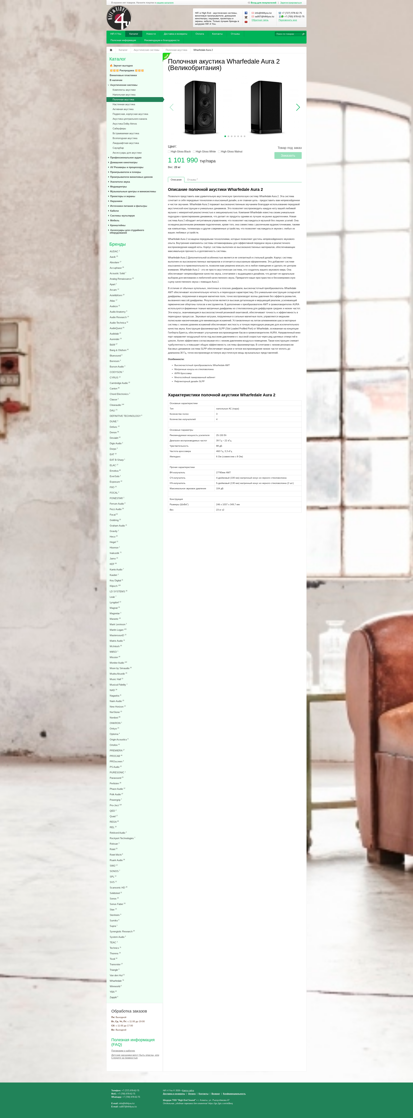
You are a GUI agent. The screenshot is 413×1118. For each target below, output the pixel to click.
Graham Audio (118, 525)
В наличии (116, 80)
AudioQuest (117, 328)
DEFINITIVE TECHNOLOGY (126, 416)
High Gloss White (206, 151)
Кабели (114, 210)
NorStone (116, 712)
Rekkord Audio (118, 832)
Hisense (115, 547)
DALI (113, 410)
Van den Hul (117, 975)
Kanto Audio (117, 569)
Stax (113, 909)
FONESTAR (117, 498)
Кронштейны (118, 225)
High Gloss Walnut (231, 151)
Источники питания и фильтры (128, 206)
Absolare (115, 262)
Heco (114, 536)
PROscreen (117, 761)
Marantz (115, 618)
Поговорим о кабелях (123, 1050)
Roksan (114, 843)
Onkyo (114, 728)
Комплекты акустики (124, 89)
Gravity (114, 531)
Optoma (115, 734)
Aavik (114, 257)
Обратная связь (260, 20)
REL (113, 827)
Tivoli (113, 959)
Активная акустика (123, 109)
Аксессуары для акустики (127, 152)
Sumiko (114, 920)
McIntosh (116, 646)
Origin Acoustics (119, 739)
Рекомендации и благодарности (161, 40)
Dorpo (114, 448)
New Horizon (118, 706)
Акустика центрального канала (130, 118)
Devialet (115, 437)
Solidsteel (116, 893)
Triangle (114, 969)
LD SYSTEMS (118, 591)
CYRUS (115, 377)
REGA (114, 821)
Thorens (115, 953)
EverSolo (115, 476)
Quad (114, 816)
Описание (176, 179)
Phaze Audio (117, 788)
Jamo (114, 558)
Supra (113, 926)
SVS (113, 882)
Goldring (115, 520)
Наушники (116, 201)
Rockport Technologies (122, 838)
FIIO (113, 487)
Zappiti (114, 997)
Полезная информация (123, 40)
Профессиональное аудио (125, 157)
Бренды (117, 244)
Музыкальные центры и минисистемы (133, 191)
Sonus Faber (118, 904)
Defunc (115, 427)
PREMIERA (117, 750)
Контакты (217, 33)
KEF (113, 564)
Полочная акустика (123, 99)
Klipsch (115, 586)
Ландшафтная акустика (126, 143)
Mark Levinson (118, 624)
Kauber (114, 575)
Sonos (114, 898)
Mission (115, 657)
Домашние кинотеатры (123, 162)
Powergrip (116, 799)
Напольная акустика (124, 94)
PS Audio (116, 767)
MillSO (114, 651)
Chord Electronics (120, 394)
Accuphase (117, 267)
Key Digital (116, 580)
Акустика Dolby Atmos (125, 123)
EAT (113, 454)
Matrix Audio (117, 640)
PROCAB (116, 756)
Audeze (115, 306)
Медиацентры (118, 186)
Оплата (200, 33)
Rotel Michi (116, 854)
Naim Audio (117, 701)
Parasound (116, 778)
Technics (115, 948)
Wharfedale (117, 980)
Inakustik (115, 553)
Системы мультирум (122, 215)
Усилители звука (120, 181)
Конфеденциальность (234, 1094)
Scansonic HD (118, 887)
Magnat (115, 608)
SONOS (115, 871)
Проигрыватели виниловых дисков (131, 176)
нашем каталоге (165, 2)
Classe (114, 399)
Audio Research (119, 317)
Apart (113, 284)
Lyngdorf (115, 602)
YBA (113, 991)
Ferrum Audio (117, 503)
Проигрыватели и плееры (125, 172)
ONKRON (116, 723)
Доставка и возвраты (175, 33)
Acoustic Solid (118, 273)
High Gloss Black (181, 151)
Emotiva (115, 470)
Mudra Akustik (118, 673)
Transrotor (116, 964)
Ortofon (115, 745)
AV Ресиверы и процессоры (126, 167)
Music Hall (116, 679)
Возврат (216, 1094)
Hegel (114, 542)
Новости (151, 33)
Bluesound (116, 355)
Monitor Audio (118, 662)
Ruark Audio (117, 860)
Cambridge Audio (120, 383)
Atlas (113, 300)
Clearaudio (117, 405)
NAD (113, 690)
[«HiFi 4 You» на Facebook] (246, 13)
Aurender (116, 339)
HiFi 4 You (115, 33)
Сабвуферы (119, 128)
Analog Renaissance (122, 278)
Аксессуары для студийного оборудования (127, 231)
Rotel (113, 849)
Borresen (115, 361)
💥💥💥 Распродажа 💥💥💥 (127, 70)
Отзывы (235, 33)
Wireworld (116, 986)
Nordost (115, 717)
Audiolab (115, 333)
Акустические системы (123, 85)
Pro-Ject (116, 805)
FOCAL (114, 492)
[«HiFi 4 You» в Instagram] (246, 17)
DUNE (114, 421)
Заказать (288, 155)
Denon (114, 432)
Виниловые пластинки (123, 75)
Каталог (133, 33)
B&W (113, 344)
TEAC (114, 942)
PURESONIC (118, 772)
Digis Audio (116, 443)
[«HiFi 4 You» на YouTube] (246, 22)
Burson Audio (117, 366)
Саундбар (118, 147)
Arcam (114, 289)
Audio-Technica (119, 322)
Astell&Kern (117, 295)
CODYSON (117, 372)
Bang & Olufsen (119, 350)
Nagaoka (115, 695)
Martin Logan (118, 629)
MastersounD (118, 635)
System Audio (118, 937)
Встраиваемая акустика (126, 133)
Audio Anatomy (118, 311)
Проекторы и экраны (122, 196)
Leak (113, 597)
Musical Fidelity (118, 684)
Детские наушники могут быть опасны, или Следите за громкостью (135, 1056)
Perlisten (115, 783)
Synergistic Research (122, 931)
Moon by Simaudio (121, 668)
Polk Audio (116, 794)
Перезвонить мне (288, 20)
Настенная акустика (124, 104)
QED (113, 810)
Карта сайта (188, 1090)
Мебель (114, 220)
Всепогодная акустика (125, 138)
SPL (113, 876)
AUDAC (115, 251)
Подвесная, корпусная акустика (130, 114)
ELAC (114, 465)
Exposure (116, 481)
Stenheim (115, 915)
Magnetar (115, 613)
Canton (115, 388)
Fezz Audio (117, 509)
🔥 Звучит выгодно (121, 65)
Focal (114, 514)
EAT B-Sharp (117, 459)
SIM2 (114, 865)
